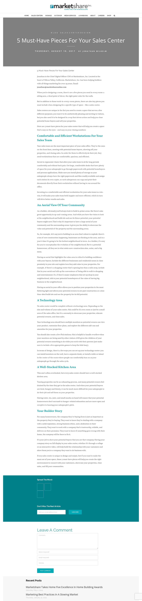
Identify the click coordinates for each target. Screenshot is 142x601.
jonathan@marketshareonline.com (51, 87)
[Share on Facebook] (40, 489)
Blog (55, 33)
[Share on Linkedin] (48, 489)
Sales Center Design (75, 33)
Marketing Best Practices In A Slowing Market (52, 594)
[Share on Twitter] (40, 496)
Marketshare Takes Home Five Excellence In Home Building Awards (64, 587)
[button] (114, 15)
